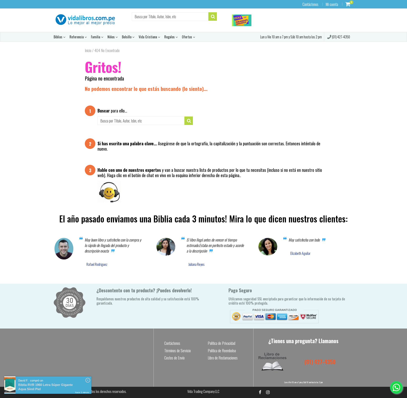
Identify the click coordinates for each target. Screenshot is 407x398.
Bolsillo (127, 36)
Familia (96, 36)
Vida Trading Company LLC (203, 391)
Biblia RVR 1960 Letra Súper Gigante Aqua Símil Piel (45, 387)
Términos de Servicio (177, 350)
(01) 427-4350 (340, 36)
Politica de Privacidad (221, 343)
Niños (111, 36)
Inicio (88, 50)
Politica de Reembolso (222, 350)
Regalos (170, 36)
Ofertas (187, 36)
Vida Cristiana (148, 36)
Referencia (77, 36)
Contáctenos (310, 4)
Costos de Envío (174, 358)
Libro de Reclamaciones (223, 358)
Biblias (58, 36)
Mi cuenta (332, 4)
